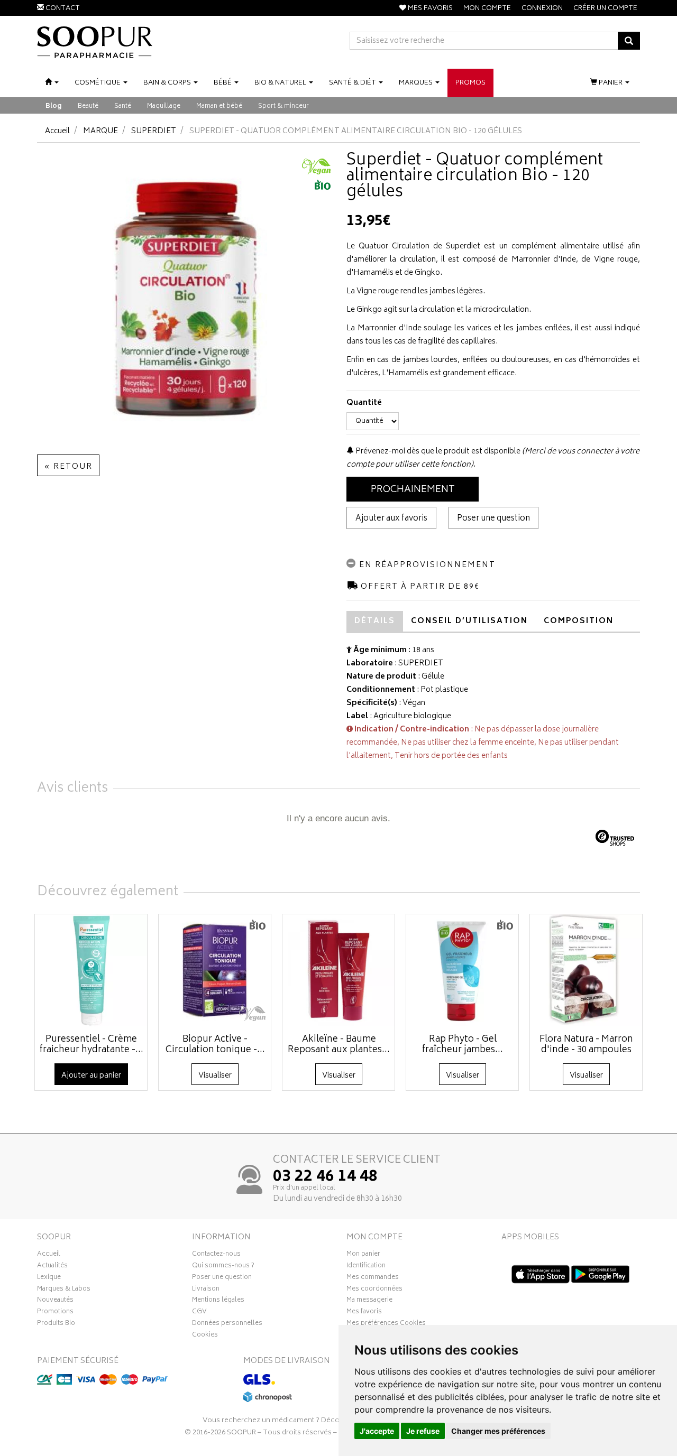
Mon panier (363, 1255)
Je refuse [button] (423, 1430)
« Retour (68, 467)
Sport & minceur (283, 106)
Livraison (205, 1290)
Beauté (88, 106)
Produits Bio (56, 1324)
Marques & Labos (63, 1290)
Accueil (57, 131)
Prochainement (413, 489)
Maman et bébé (219, 106)
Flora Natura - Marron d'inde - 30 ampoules (586, 1045)
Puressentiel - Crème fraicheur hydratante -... (91, 1045)
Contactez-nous (216, 1255)
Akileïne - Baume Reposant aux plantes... (339, 1045)
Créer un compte (605, 9)
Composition (579, 621)
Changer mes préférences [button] (498, 1430)
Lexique (49, 1278)
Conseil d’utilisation (469, 621)
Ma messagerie (369, 1301)
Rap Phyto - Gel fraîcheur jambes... (462, 1045)
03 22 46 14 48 (325, 1177)
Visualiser (215, 1075)
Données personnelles (227, 1324)
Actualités (52, 1267)
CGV (199, 1313)
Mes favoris (364, 1313)
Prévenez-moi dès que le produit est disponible (437, 451)
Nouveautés (55, 1301)
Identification (366, 1267)
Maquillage (163, 106)
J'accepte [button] (377, 1430)
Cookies (205, 1336)
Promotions (55, 1313)
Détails (374, 621)
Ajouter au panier (91, 1075)
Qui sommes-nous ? (223, 1267)
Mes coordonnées (374, 1290)
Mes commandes (372, 1278)
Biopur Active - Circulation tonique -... (215, 1045)
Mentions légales (218, 1301)
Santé (122, 106)
